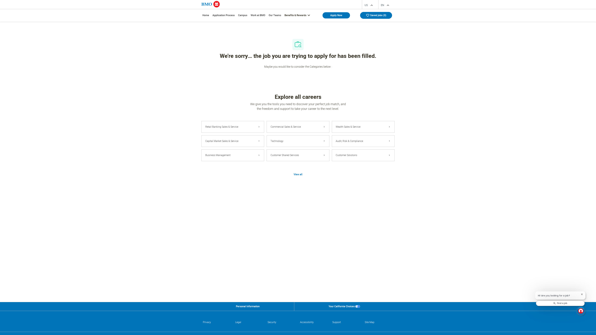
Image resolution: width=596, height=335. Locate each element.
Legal (238, 322)
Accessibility (307, 322)
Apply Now (336, 15)
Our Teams (275, 15)
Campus (242, 15)
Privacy (207, 322)
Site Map (369, 322)
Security (272, 322)
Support (336, 322)
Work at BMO (258, 15)
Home (205, 15)
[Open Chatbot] (581, 311)
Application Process (223, 15)
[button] (298, 174)
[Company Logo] (210, 4)
